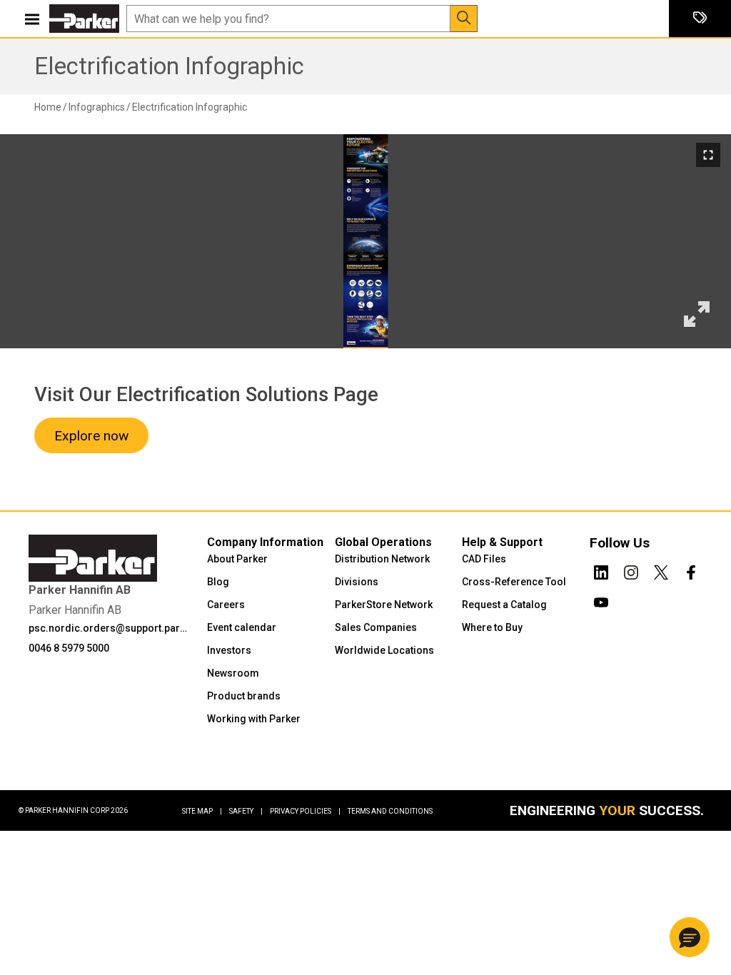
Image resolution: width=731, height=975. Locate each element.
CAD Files (484, 559)
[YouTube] (601, 599)
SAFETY (246, 811)
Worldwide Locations (384, 650)
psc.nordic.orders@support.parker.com (109, 628)
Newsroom (233, 673)
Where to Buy (492, 627)
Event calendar (241, 627)
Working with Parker (254, 718)
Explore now (91, 436)
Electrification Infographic (169, 66)
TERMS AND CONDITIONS (390, 811)
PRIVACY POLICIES (305, 811)
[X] (661, 569)
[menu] (32, 18)
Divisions (356, 581)
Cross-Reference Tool (514, 581)
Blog (218, 581)
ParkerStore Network (384, 604)
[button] (690, 937)
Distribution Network (382, 559)
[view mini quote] (700, 19)
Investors (229, 650)
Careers (226, 604)
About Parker (237, 559)
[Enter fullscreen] (708, 155)
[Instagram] (631, 569)
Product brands (244, 696)
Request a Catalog (504, 604)
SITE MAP (202, 811)
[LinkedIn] (601, 569)
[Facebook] (691, 569)
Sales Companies (376, 627)
